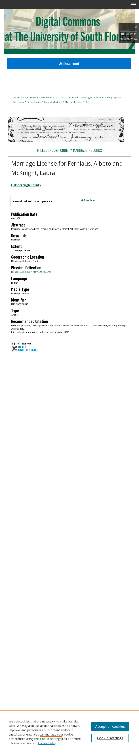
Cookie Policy (47, 743)
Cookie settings (50, 739)
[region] (69, 732)
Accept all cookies (110, 726)
